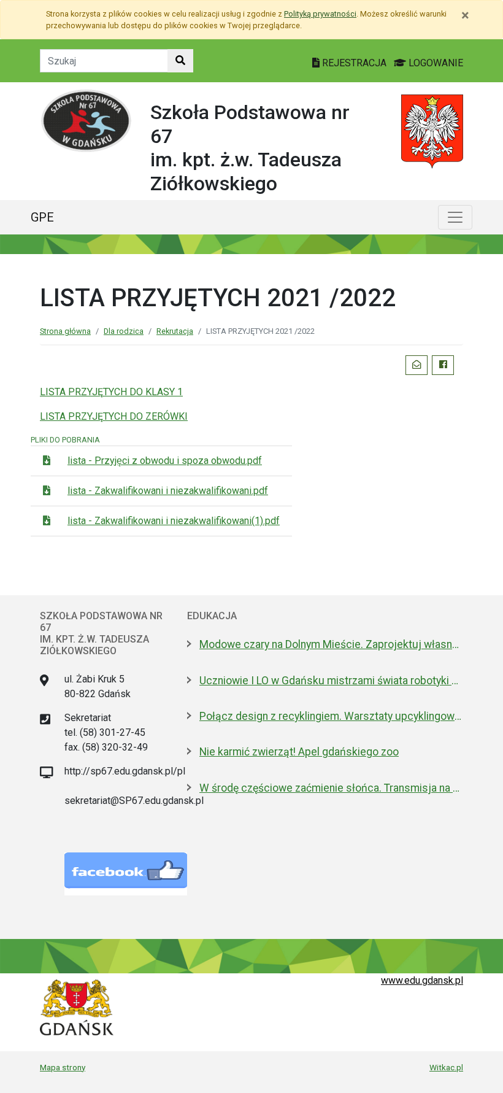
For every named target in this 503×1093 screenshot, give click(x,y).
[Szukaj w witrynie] (180, 60)
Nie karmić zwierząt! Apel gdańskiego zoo (299, 752)
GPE (42, 217)
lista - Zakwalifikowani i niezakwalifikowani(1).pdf (173, 521)
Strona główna (65, 331)
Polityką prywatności (320, 13)
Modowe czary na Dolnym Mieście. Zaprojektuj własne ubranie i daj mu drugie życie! (331, 644)
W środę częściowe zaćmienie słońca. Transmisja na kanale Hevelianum (331, 788)
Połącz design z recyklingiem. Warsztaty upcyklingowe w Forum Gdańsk (331, 716)
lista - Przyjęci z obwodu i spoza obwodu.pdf (164, 460)
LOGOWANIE (434, 63)
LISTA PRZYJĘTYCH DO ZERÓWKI (114, 416)
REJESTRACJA (354, 63)
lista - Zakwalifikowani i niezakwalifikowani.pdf (167, 490)
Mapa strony (62, 1067)
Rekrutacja (174, 331)
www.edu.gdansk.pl (422, 980)
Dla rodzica (124, 331)
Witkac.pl (446, 1067)
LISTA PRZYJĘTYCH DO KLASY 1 (111, 392)
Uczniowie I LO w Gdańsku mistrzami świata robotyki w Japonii (331, 680)
